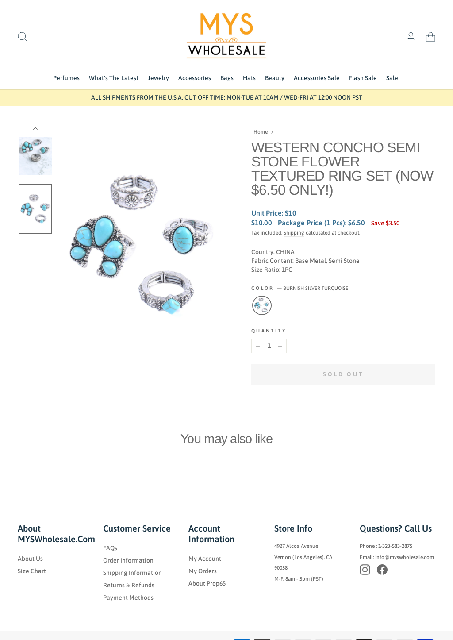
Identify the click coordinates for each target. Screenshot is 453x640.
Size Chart (32, 570)
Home (260, 132)
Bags (227, 77)
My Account (204, 558)
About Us (30, 558)
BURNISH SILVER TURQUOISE (262, 305)
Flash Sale (363, 77)
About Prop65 (207, 583)
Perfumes (66, 77)
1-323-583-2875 (395, 546)
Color (299, 288)
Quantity (268, 330)
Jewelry (158, 77)
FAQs (110, 547)
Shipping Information (132, 572)
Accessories (194, 77)
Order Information (128, 560)
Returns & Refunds (128, 585)
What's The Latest (113, 77)
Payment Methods (128, 597)
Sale (392, 77)
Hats (249, 77)
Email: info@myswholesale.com (397, 557)
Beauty (274, 77)
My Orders (202, 570)
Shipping (294, 233)
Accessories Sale (317, 77)
